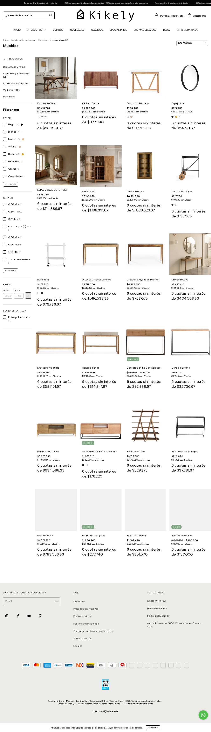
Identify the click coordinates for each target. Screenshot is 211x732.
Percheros (9, 96)
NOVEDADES (77, 30)
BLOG (166, 30)
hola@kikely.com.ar (158, 616)
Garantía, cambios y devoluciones (93, 631)
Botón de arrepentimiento (139, 703)
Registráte (177, 16)
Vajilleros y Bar (11, 90)
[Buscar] (50, 15)
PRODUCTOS (35, 30)
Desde (6, 290)
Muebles (42, 40)
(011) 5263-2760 (157, 608)
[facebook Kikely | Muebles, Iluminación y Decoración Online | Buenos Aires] (18, 616)
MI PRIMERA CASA (187, 30)
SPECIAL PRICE (118, 30)
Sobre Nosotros (82, 638)
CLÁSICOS (97, 30)
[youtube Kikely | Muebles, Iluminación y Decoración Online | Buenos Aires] (29, 616)
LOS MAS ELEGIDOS (145, 30)
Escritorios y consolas (16, 83)
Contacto (78, 601)
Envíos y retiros (82, 616)
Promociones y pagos (85, 609)
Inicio (5, 40)
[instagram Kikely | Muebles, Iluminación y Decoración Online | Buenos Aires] (7, 616)
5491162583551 (156, 601)
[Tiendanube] (105, 712)
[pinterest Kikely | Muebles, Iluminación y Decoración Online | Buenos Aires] (40, 616)
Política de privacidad (86, 623)
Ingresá (164, 16)
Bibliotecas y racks (14, 67)
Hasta (17, 290)
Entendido (153, 728)
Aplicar (28, 295)
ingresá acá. (114, 703)
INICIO (17, 30)
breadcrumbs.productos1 (23, 40)
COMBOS (58, 30)
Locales (77, 646)
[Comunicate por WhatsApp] (203, 715)
